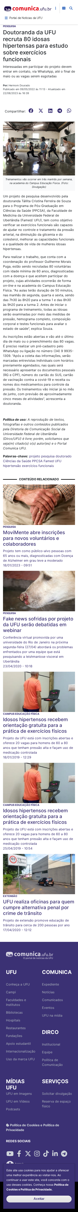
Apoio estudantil (18, 1044)
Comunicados (52, 1000)
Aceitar (39, 1198)
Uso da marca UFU (20, 1059)
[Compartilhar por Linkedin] (55, 1154)
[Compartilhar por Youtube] (10, 1154)
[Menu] (6, 18)
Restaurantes (16, 1028)
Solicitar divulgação (57, 1094)
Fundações (14, 1036)
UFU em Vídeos (18, 1101)
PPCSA (37, 461)
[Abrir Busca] (71, 8)
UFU (58, 461)
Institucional (51, 1044)
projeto (34, 456)
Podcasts (13, 1109)
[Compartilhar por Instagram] (37, 1154)
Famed (49, 461)
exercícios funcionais (38, 466)
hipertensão (12, 466)
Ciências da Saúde (17, 461)
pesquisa (48, 456)
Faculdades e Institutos (16, 1002)
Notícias (48, 992)
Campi (11, 992)
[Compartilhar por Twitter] (28, 1154)
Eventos (48, 1008)
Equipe (47, 1052)
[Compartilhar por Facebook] (19, 1154)
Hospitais (13, 1020)
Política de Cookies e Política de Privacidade (32, 1127)
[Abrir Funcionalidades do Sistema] (64, 8)
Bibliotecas (14, 1012)
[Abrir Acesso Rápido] (55, 8)
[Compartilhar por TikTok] (46, 1154)
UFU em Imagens (19, 1094)
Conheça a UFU (18, 984)
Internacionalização (20, 1051)
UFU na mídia (52, 1015)
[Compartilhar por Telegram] (64, 1154)
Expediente (50, 984)
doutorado (64, 456)
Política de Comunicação (52, 1062)
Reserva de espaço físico (56, 1103)
